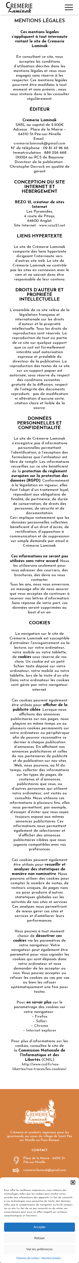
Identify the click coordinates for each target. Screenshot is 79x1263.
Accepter (40, 1227)
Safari (41, 1021)
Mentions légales (51, 1258)
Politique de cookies (28, 1258)
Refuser (39, 1238)
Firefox (41, 1017)
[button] (73, 1182)
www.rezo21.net (52, 225)
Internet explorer (41, 1031)
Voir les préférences (39, 1249)
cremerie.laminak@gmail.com (39, 143)
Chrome (41, 1026)
